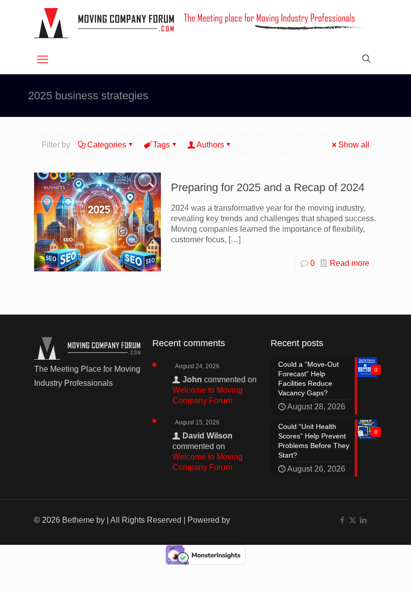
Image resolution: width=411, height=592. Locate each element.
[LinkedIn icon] (363, 520)
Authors (210, 144)
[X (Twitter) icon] (352, 520)
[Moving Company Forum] (104, 23)
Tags (161, 144)
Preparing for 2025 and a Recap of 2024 (267, 187)
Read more (349, 263)
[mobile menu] (42, 59)
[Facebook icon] (342, 520)
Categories (106, 144)
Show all (353, 144)
